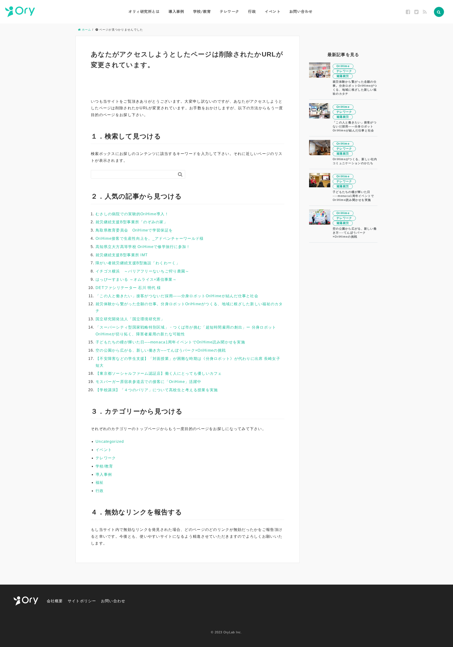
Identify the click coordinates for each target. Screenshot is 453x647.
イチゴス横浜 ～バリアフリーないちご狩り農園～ (142, 271)
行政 (252, 11)
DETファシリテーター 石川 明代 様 (128, 288)
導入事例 (176, 11)
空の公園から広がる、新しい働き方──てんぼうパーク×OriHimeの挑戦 (161, 350)
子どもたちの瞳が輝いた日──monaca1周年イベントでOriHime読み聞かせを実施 (170, 342)
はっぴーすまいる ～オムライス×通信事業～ (136, 279)
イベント (272, 11)
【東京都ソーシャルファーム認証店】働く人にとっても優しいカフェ (159, 373)
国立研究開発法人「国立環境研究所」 (130, 319)
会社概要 (55, 601)
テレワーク (229, 11)
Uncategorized (110, 441)
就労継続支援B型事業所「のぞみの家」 (132, 222)
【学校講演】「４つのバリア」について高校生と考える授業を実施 (157, 390)
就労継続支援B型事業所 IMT (122, 255)
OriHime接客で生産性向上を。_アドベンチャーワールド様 (150, 238)
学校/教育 (202, 11)
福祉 (100, 482)
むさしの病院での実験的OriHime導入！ (132, 214)
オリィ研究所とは (143, 11)
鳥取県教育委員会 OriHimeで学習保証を (134, 230)
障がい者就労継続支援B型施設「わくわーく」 (138, 263)
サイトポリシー (82, 601)
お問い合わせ (301, 11)
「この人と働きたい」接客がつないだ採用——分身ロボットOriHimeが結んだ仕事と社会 (177, 296)
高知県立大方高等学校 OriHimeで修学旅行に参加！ (143, 247)
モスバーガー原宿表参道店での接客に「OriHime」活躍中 (148, 382)
